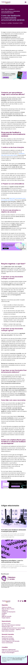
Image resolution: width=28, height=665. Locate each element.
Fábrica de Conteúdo (7, 636)
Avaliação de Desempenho (8, 612)
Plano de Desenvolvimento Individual (11, 625)
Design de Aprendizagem (8, 652)
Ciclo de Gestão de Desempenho (10, 651)
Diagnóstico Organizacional (8, 649)
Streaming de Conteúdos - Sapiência (11, 629)
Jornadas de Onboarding (8, 639)
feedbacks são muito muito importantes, (13, 154)
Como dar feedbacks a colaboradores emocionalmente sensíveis (10, 12)
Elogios (3, 614)
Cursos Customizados (7, 642)
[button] (25, 2)
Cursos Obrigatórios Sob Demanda (10, 641)
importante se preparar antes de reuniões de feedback (13, 199)
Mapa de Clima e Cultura (8, 609)
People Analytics (6, 617)
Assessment (5, 610)
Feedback (11, 9)
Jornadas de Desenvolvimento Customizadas (13, 628)
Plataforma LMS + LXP (7, 626)
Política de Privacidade (17, 658)
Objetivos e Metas (6, 607)
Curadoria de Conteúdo (8, 638)
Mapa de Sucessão (6, 616)
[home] (6, 2)
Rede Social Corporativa (8, 631)
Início (2, 9)
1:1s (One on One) (6, 623)
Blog (6, 9)
